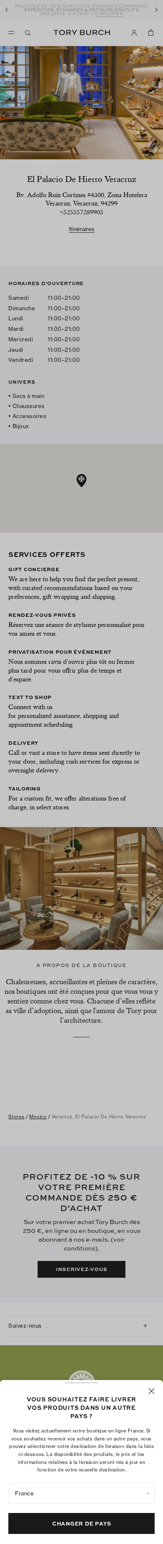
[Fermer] (151, 1391)
